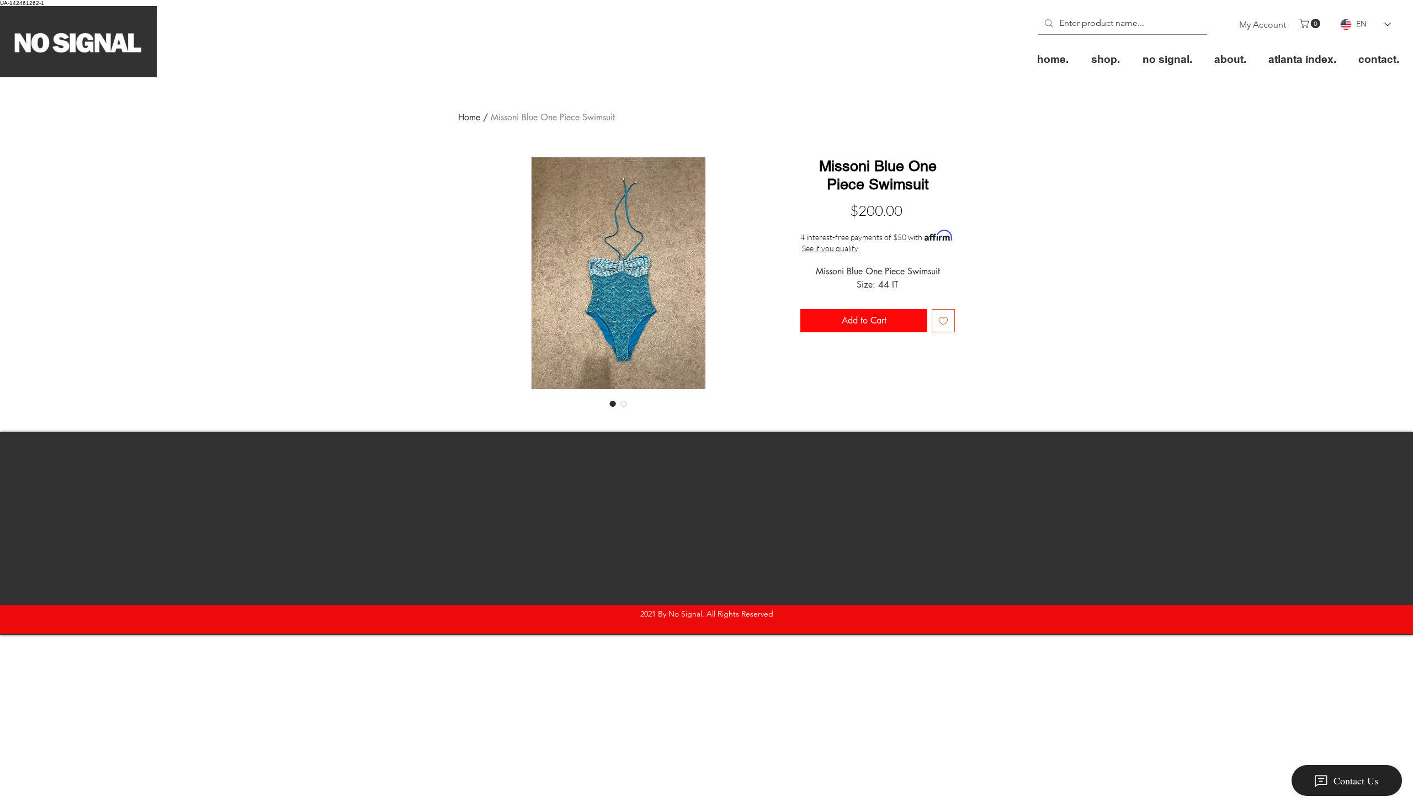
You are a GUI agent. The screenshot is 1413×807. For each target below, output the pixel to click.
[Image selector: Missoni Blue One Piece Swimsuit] (612, 403)
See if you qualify (830, 248)
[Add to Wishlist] (943, 320)
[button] (1310, 23)
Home (469, 117)
